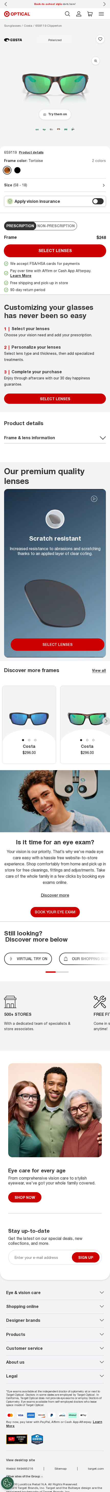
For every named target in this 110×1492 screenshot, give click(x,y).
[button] (90, 13)
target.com (96, 1468)
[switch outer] (98, 201)
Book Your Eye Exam (55, 912)
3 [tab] (35, 740)
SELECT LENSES (55, 399)
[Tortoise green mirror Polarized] (7, 170)
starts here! (55, 3)
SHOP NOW (25, 1197)
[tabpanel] (29, 725)
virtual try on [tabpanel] (32, 959)
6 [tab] (70, 975)
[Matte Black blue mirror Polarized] (17, 170)
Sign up (85, 1257)
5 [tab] (67, 975)
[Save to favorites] (100, 39)
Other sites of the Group (23, 1476)
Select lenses (55, 250)
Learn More (20, 275)
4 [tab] (64, 975)
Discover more (55, 895)
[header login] (78, 13)
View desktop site (20, 1460)
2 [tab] (29, 740)
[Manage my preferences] (7, 1483)
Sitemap (60, 1468)
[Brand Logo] (13, 39)
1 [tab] (23, 740)
